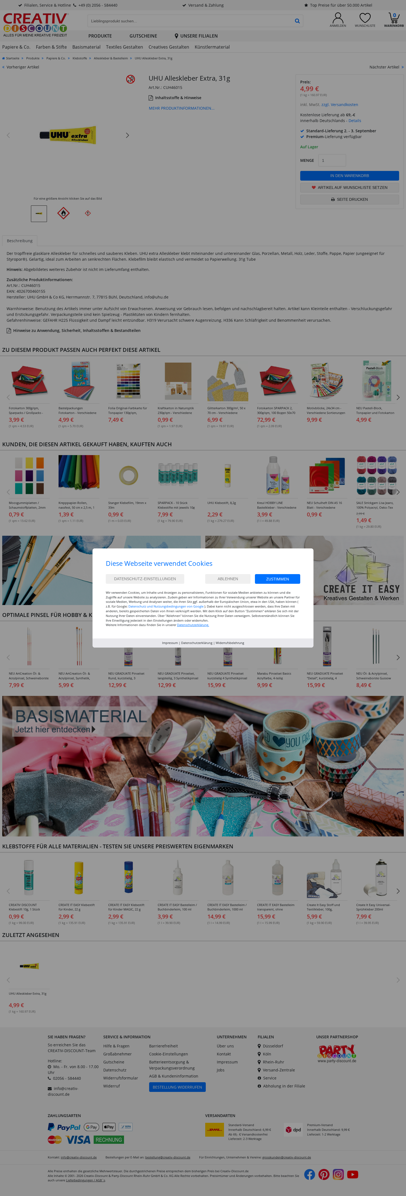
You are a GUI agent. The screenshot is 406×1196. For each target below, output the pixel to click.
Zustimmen (277, 579)
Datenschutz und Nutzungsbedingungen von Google (166, 606)
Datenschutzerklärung (196, 643)
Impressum (170, 643)
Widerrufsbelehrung (230, 643)
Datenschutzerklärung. (193, 625)
